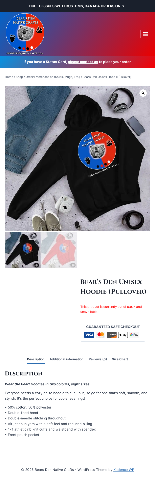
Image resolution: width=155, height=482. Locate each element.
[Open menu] (145, 34)
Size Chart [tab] (120, 359)
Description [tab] (36, 359)
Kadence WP (123, 470)
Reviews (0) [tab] (98, 359)
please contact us (83, 62)
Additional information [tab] (67, 359)
